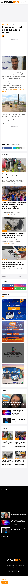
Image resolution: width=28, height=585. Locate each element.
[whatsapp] (9, 571)
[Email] (20, 148)
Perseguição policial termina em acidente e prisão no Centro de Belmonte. (13, 176)
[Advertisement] (14, 13)
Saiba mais (3, 579)
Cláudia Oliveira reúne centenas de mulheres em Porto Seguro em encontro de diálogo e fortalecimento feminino (14, 206)
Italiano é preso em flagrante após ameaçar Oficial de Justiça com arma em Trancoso (13, 235)
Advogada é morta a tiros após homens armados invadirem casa (18, 513)
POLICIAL (18, 144)
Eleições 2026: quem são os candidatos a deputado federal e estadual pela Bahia (13, 264)
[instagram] (15, 571)
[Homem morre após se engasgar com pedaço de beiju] (6, 420)
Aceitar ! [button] (5, 582)
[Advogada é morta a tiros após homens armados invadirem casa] (5, 515)
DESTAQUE (11, 24)
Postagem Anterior (6, 276)
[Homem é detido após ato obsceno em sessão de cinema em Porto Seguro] (6, 412)
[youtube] (19, 571)
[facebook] (12, 571)
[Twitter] (14, 148)
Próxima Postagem (22, 276)
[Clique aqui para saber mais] (14, 477)
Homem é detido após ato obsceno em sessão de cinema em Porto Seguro (18, 412)
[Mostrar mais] (23, 148)
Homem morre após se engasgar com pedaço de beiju (18, 418)
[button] (2, 2)
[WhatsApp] (17, 148)
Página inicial (5, 24)
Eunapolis (13, 144)
